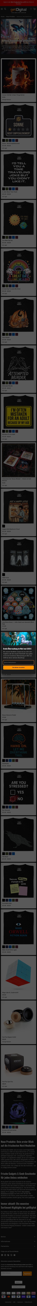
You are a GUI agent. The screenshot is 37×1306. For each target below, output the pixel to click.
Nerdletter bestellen (18, 667)
